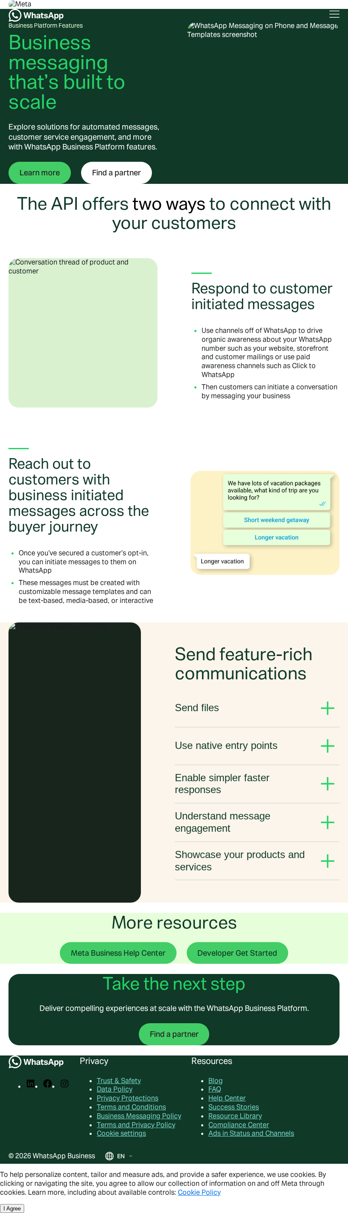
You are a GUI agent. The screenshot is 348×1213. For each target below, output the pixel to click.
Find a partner (116, 172)
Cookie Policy (199, 1192)
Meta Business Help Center (118, 953)
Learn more (40, 172)
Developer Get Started (237, 953)
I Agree (12, 1208)
